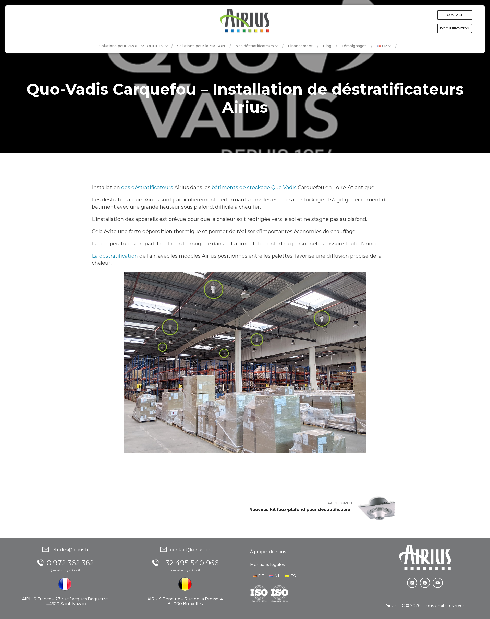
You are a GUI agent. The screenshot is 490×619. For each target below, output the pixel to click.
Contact (454, 15)
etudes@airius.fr (70, 549)
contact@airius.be (190, 549)
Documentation (454, 28)
